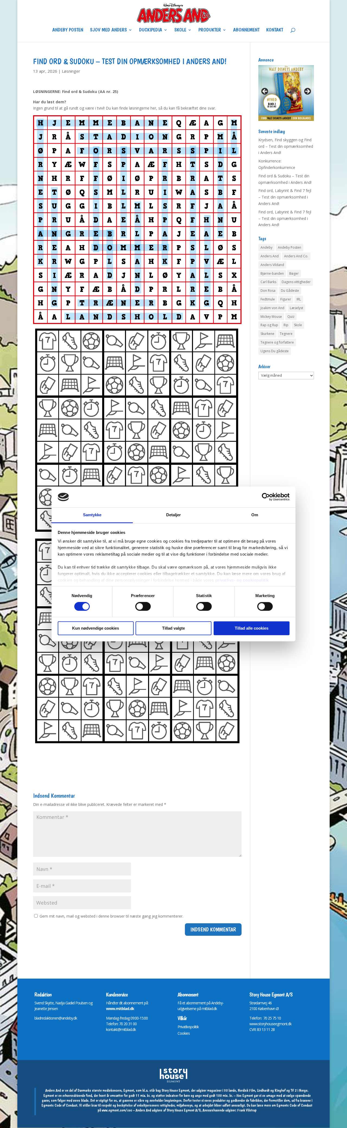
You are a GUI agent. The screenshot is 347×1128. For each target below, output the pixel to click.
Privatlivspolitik (188, 1026)
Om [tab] (254, 514)
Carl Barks (268, 282)
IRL (299, 299)
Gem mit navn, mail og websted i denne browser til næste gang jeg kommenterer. (111, 916)
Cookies (184, 1033)
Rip (286, 325)
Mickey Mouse (271, 316)
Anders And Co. (296, 256)
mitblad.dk (209, 1008)
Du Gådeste (290, 290)
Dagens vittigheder (296, 282)
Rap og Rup (269, 325)
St (250, 1002)
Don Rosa (268, 290)
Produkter (209, 30)
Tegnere (286, 333)
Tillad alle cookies (251, 628)
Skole (180, 30)
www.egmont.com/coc (117, 1110)
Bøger (294, 273)
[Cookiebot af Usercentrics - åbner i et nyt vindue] (266, 497)
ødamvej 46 (262, 1002)
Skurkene (267, 333)
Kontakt (274, 30)
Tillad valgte (173, 628)
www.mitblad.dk (120, 1008)
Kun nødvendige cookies (95, 628)
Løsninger (71, 71)
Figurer (285, 299)
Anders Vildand (272, 264)
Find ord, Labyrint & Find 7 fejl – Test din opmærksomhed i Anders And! (284, 197)
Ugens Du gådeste (275, 351)
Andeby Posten (67, 30)
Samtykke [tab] (92, 514)
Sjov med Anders (108, 30)
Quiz (290, 316)
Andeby (266, 247)
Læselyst (296, 308)
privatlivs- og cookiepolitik (242, 580)
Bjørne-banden (272, 273)
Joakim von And (272, 308)
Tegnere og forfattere (277, 342)
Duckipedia (150, 30)
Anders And (270, 256)
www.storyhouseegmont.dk (270, 1023)
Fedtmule (268, 299)
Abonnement (246, 30)
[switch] (143, 606)
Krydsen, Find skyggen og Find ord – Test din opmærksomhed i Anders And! (285, 146)
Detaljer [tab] (173, 514)
